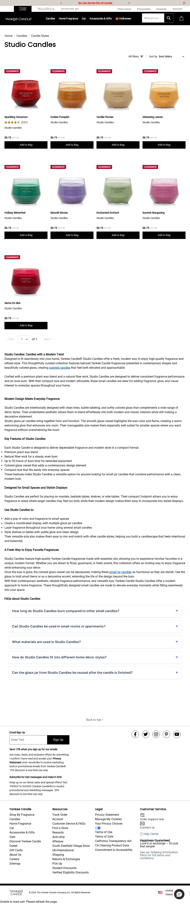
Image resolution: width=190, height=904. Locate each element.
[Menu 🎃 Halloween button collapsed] (131, 18)
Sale (12, 837)
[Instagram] (156, 734)
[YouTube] (177, 734)
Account (57, 819)
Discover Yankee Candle (25, 841)
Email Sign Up (17, 732)
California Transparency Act (113, 841)
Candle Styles (40, 36)
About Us (15, 854)
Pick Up (57, 863)
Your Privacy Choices (108, 823)
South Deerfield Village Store (71, 846)
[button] (179, 894)
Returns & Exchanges (66, 859)
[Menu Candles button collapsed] (55, 18)
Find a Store (60, 828)
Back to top (93, 719)
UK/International (63, 850)
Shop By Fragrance (21, 814)
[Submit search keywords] (168, 18)
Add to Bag (26, 144)
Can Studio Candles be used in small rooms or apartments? (59, 626)
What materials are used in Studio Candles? (46, 642)
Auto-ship (58, 837)
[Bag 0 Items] (181, 18)
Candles (50, 18)
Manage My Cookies (108, 819)
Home (8, 36)
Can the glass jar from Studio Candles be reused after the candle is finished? (72, 672)
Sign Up (58, 739)
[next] (129, 3)
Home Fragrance (68, 18)
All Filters (133, 56)
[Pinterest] (166, 734)
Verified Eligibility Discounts (70, 872)
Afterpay (57, 841)
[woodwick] (46, 9)
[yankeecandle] (24, 9)
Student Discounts (64, 868)
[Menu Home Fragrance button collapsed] (78, 18)
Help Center (151, 834)
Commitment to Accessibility (113, 850)
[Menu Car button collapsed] (86, 18)
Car (11, 828)
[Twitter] (145, 734)
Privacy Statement (107, 814)
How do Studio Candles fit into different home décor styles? (59, 657)
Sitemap (14, 863)
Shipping (58, 854)
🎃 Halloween (123, 18)
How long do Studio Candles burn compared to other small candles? (65, 611)
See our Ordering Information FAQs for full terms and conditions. (159, 855)
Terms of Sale (104, 836)
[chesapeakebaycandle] (70, 9)
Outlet (13, 846)
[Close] (184, 3)
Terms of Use (103, 832)
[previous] (61, 3)
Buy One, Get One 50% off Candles (95, 3)
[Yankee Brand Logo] (18, 18)
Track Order (59, 814)
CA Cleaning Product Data (112, 845)
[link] (16, 122)
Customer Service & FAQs (68, 823)
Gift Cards (16, 850)
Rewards (58, 832)
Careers (14, 859)
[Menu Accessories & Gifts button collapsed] (112, 18)
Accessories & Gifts (101, 18)
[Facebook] (135, 734)
